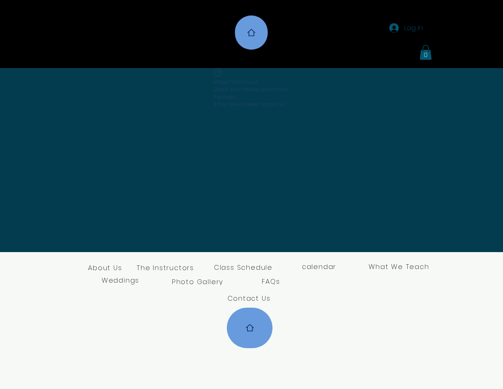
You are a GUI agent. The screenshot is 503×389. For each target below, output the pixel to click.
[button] (425, 52)
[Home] (251, 32)
